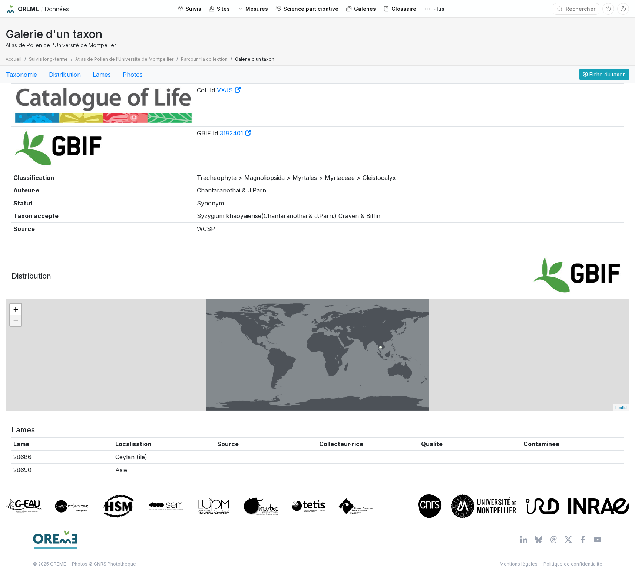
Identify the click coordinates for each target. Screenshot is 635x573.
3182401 (232, 133)
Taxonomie (21, 74)
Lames (102, 74)
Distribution (65, 74)
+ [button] (15, 309)
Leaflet (621, 407)
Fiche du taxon (607, 74)
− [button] (15, 320)
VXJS (226, 90)
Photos (133, 74)
